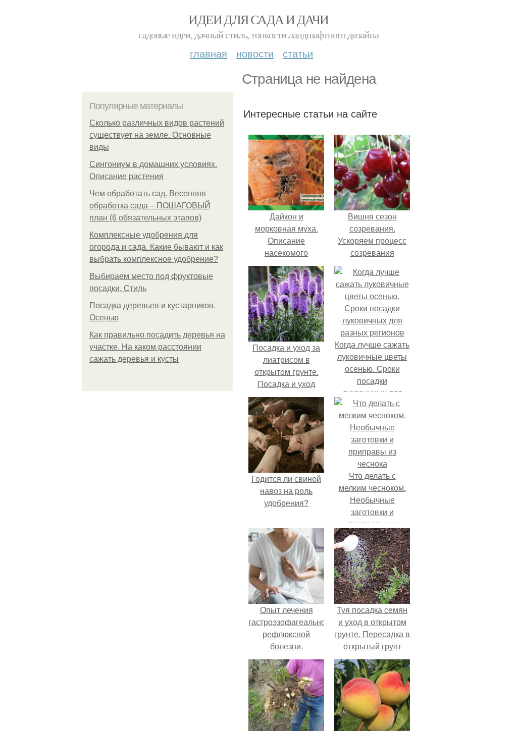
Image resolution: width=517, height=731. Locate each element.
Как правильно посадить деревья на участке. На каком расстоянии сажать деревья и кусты (157, 346)
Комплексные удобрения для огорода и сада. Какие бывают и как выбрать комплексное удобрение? (156, 247)
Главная (208, 53)
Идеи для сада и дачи (258, 19)
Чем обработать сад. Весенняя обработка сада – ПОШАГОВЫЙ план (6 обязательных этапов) (150, 205)
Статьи (298, 53)
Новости (255, 53)
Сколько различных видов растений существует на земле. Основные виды (156, 135)
